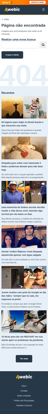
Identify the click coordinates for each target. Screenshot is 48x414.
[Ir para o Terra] (7, 2)
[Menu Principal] (43, 10)
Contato (24, 391)
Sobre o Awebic (24, 396)
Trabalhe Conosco (24, 405)
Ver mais (24, 359)
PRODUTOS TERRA (37, 2)
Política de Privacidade (24, 401)
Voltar (6, 19)
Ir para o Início (12, 55)
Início (24, 386)
